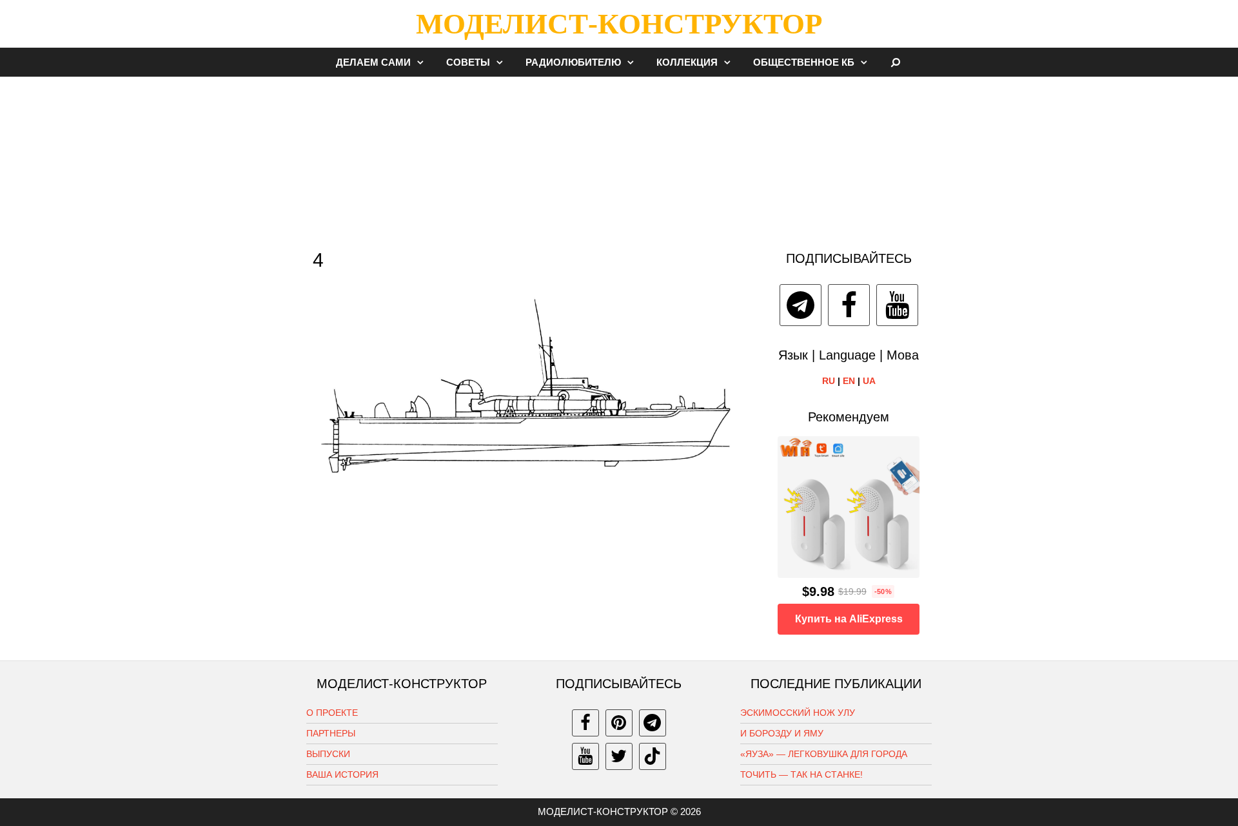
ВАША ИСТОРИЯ (342, 774)
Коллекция (687, 62)
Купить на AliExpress (849, 618)
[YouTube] (897, 305)
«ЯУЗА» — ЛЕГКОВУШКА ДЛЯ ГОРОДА (823, 754)
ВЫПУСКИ (328, 754)
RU (828, 381)
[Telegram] (800, 305)
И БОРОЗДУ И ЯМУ (781, 733)
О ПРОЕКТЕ (332, 712)
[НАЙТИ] (896, 62)
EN (849, 381)
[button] (424, 62)
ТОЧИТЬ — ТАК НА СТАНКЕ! (801, 774)
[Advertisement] (619, 157)
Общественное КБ (803, 62)
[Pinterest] (619, 722)
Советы (468, 62)
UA (869, 381)
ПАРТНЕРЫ (330, 733)
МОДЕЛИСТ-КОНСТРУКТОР (619, 24)
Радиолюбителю (573, 62)
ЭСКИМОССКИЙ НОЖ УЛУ (797, 712)
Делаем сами (373, 62)
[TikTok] (652, 756)
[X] (619, 756)
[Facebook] (849, 305)
